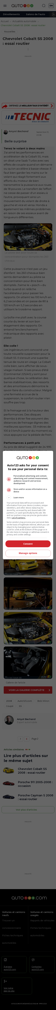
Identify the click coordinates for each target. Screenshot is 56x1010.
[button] (28, 497)
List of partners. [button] (19, 517)
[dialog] (28, 505)
